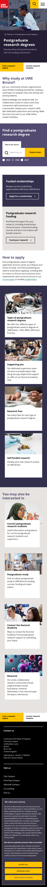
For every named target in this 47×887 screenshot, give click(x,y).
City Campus (9, 776)
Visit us (7, 792)
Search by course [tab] (12, 144)
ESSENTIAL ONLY (23, 871)
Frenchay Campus (12, 780)
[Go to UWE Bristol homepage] (5, 34)
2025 (8, 160)
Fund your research (18, 240)
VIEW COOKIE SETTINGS (23, 877)
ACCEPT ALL (23, 864)
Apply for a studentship (20, 196)
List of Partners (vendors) (14, 858)
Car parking (9, 788)
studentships (31, 279)
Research (11, 34)
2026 (17, 160)
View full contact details (13, 758)
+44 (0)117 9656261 (22, 755)
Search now (34, 152)
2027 (26, 160)
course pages (8, 279)
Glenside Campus (12, 784)
